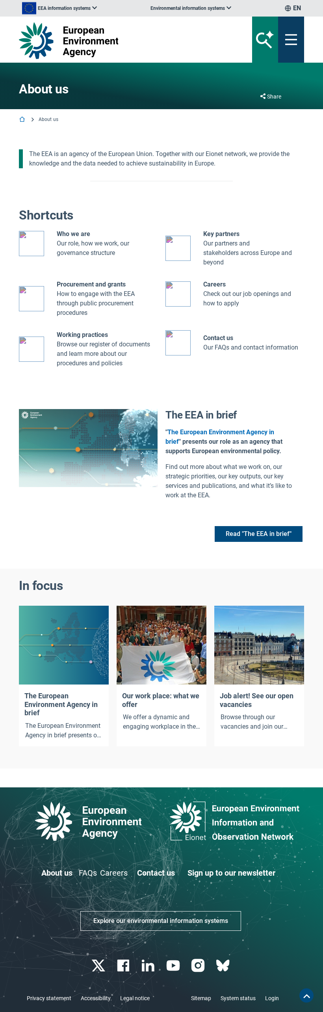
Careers (114, 873)
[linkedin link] (149, 966)
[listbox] (59, 8)
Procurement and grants (91, 284)
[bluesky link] (223, 966)
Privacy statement (49, 998)
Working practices (82, 335)
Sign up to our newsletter (231, 873)
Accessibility (96, 998)
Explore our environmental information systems (160, 921)
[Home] (23, 120)
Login (272, 998)
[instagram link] (199, 966)
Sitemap (201, 998)
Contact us (218, 338)
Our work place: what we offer (160, 700)
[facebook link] (124, 966)
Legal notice (135, 998)
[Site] (112, 40)
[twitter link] (99, 966)
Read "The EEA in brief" (258, 534)
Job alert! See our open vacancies (256, 700)
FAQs (88, 873)
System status (238, 998)
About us (56, 873)
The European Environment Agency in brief (61, 704)
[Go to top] (306, 995)
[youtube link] (174, 966)
